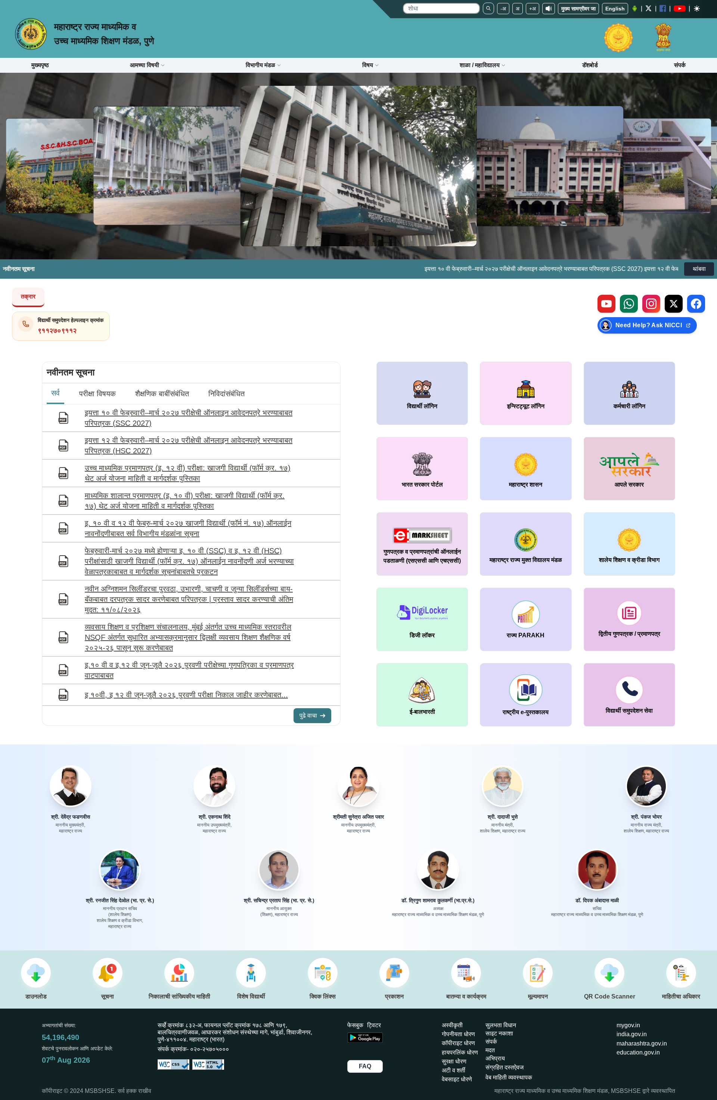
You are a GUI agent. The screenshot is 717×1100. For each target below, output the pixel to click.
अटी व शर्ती (453, 1070)
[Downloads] (36, 973)
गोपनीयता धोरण (458, 1034)
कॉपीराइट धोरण (458, 1043)
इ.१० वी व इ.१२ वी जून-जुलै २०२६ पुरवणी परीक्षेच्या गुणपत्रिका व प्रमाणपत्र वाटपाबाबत (189, 670)
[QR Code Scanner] (609, 973)
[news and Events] (466, 973)
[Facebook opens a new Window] (662, 8)
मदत (490, 1050)
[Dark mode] (697, 8)
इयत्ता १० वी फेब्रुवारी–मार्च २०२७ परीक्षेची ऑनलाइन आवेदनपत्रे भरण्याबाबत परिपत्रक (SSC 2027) (449, 269)
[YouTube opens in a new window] (680, 8)
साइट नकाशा (499, 1033)
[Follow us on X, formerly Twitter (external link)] (674, 304)
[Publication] (394, 973)
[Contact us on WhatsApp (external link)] (629, 304)
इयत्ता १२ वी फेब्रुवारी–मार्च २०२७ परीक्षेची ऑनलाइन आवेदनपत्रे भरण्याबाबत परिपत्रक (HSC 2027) (188, 445)
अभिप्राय (495, 1058)
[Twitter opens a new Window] (648, 8)
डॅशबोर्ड (590, 65)
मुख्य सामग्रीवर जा (578, 9)
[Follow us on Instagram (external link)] (651, 304)
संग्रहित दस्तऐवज (504, 1067)
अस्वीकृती (452, 1025)
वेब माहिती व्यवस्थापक (508, 1077)
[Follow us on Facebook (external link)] (696, 304)
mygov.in (628, 1025)
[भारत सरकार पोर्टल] (663, 34)
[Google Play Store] (365, 1044)
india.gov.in (632, 1034)
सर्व (55, 393)
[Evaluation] (538, 973)
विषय (367, 65)
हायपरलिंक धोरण (460, 1052)
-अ (503, 9)
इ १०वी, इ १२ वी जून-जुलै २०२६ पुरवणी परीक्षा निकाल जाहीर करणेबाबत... (186, 695)
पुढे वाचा (308, 715)
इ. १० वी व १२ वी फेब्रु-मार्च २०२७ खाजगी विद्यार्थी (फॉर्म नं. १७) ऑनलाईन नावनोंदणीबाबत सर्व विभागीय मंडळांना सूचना (188, 528)
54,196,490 (60, 1037)
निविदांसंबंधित (226, 394)
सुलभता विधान (500, 1025)
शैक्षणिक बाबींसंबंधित (162, 394)
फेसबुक (355, 1025)
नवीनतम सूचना (70, 372)
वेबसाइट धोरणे (457, 1079)
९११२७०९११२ (57, 330)
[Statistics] (179, 973)
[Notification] (107, 973)
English (615, 9)
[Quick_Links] (323, 973)
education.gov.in (638, 1052)
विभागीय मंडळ (260, 65)
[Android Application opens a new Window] (634, 8)
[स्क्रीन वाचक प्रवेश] (548, 8)
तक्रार (28, 296)
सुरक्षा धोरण (454, 1061)
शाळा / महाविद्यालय (480, 65)
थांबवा (699, 269)
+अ (532, 9)
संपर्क (491, 1041)
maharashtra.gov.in (642, 1043)
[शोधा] (488, 8)
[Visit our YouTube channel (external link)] (606, 304)
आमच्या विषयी (144, 65)
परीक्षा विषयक (97, 394)
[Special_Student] (251, 973)
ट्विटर (374, 1025)
